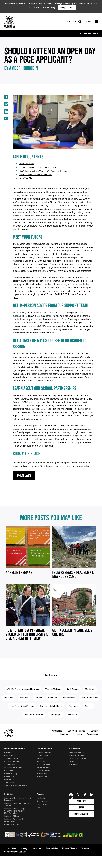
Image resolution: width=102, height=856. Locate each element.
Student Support (11, 764)
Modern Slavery (69, 848)
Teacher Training (53, 689)
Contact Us (41, 798)
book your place (26, 178)
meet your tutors (26, 163)
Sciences (52, 697)
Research (73, 764)
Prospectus (9, 779)
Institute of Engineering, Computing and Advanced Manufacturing (15, 811)
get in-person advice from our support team (39, 167)
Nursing (88, 706)
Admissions (9, 782)
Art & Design (73, 689)
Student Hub (42, 773)
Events (39, 807)
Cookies (12, 848)
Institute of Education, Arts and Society (17, 804)
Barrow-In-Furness (76, 730)
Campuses (8, 770)
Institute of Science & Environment (13, 820)
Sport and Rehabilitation (51, 706)
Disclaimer (37, 848)
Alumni (72, 761)
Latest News (42, 804)
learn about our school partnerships (35, 174)
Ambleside (57, 730)
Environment (69, 697)
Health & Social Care (34, 714)
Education (8, 697)
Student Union (43, 776)
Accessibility (52, 848)
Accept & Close (67, 7)
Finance (40, 758)
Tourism (38, 697)
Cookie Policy (49, 7)
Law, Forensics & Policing (22, 706)
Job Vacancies (43, 801)
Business (23, 697)
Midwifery (72, 714)
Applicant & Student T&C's (15, 785)
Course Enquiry (10, 773)
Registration (42, 761)
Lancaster (64, 734)
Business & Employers (78, 752)
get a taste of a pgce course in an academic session (43, 171)
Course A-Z (9, 776)
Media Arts (90, 689)
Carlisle (94, 730)
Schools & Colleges (77, 758)
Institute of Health (12, 816)
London (78, 734)
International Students (13, 767)
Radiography (55, 714)
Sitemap (85, 848)
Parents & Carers (76, 755)
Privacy (23, 848)
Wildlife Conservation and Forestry (23, 689)
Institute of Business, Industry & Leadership (17, 799)
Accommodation (11, 761)
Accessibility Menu (89, 33)
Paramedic (74, 706)
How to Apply (10, 755)
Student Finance (11, 758)
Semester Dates (43, 767)
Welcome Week (43, 764)
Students (81, 801)
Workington (92, 734)
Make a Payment (44, 770)
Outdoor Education (89, 697)
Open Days (24, 475)
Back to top (51, 675)
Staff (81, 807)
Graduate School (11, 824)
